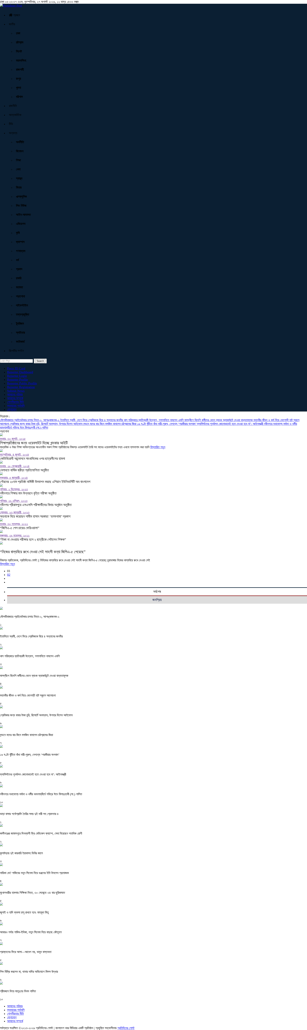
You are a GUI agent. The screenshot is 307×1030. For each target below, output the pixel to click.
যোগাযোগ (12, 409)
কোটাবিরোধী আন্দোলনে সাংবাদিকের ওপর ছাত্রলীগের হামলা (32, 458)
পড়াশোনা (20, 296)
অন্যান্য (13, 133)
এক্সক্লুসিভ (21, 196)
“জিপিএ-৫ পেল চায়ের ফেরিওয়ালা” (19, 528)
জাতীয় (12, 24)
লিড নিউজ (21, 205)
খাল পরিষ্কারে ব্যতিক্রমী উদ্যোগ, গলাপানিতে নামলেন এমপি (154, 420)
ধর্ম (17, 260)
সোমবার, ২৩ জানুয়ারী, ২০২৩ (14, 512)
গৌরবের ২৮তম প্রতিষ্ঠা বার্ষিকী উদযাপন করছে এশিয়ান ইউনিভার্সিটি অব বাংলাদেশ (45, 482)
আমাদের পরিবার (15, 394)
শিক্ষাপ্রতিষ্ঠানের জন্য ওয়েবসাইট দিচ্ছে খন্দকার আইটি (34, 443)
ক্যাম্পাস (20, 242)
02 (8, 574)
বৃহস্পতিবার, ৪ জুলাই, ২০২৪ (14, 454)
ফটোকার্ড (20, 341)
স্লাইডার (20, 332)
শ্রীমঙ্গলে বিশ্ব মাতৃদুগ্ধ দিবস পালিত (18, 991)
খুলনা (18, 87)
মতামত (19, 287)
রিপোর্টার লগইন (16, 351)
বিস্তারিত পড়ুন (157, 447)
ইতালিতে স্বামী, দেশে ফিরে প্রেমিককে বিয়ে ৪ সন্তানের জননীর (92, 420)
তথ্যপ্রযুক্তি (22, 314)
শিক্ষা (18, 160)
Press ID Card (16, 368)
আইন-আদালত (23, 214)
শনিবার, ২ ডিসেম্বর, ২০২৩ (14, 489)
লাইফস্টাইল (22, 305)
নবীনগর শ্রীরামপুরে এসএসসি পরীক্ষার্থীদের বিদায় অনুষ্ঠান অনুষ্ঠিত (36, 505)
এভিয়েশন (20, 224)
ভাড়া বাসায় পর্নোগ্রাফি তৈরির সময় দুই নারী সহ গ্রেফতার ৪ (29, 814)
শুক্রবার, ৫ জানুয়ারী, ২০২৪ (14, 478)
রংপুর (18, 78)
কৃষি (18, 233)
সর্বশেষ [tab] (157, 592)
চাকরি (18, 278)
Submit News (16, 391)
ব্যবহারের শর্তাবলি (16, 405)
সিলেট (19, 51)
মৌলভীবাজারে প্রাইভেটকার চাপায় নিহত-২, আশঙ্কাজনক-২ (30, 420)
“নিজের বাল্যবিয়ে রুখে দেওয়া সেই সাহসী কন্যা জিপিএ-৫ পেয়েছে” (42, 552)
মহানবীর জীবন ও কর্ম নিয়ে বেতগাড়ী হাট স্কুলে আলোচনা (28, 695)
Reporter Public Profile (22, 383)
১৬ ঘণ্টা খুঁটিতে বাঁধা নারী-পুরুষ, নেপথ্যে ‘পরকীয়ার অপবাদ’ (167, 424)
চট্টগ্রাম (19, 42)
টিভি (11, 124)
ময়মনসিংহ (21, 60)
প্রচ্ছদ (16, 15)
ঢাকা (18, 33)
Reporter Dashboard (20, 372)
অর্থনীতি (20, 142)
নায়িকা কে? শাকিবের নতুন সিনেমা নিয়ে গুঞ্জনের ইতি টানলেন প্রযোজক (34, 873)
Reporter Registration (21, 387)
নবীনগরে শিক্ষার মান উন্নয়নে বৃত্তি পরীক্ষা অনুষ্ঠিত (28, 493)
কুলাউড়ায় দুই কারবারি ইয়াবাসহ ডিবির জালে (21, 853)
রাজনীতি (13, 106)
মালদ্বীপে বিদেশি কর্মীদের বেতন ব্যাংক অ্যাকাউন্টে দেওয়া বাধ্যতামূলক (219, 420)
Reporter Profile (17, 379)
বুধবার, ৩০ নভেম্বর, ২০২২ (14, 524)
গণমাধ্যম (20, 251)
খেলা (18, 169)
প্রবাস (19, 269)
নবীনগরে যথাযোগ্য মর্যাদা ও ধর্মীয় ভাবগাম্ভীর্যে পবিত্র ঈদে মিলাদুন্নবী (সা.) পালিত (41, 794)
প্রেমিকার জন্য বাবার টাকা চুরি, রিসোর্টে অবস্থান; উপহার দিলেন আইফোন (46, 424)
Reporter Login (17, 376)
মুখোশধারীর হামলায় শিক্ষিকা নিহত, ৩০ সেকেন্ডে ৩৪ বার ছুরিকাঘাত (32, 892)
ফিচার (18, 187)
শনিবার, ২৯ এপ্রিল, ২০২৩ (14, 501)
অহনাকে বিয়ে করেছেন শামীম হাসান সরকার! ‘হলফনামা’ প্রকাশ (35, 516)
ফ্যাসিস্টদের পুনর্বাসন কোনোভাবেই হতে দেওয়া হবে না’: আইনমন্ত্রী (230, 424)
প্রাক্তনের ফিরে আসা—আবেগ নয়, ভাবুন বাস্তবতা (25, 952)
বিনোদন (19, 151)
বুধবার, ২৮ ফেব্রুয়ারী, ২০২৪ (14, 466)
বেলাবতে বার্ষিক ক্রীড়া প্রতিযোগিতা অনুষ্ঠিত (24, 470)
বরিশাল (19, 97)
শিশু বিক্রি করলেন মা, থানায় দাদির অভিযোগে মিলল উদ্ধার (29, 971)
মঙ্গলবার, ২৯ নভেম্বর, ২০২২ (14, 535)
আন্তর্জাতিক (15, 115)
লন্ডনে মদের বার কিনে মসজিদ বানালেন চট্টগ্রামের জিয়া (110, 424)
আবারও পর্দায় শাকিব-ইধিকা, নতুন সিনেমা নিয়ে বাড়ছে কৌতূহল (31, 932)
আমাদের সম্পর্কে (15, 398)
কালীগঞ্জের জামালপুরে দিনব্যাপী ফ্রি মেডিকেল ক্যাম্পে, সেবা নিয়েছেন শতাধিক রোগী (41, 833)
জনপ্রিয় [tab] (157, 600)
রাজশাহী (20, 69)
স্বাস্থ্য (19, 178)
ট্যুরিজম (20, 323)
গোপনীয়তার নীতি (15, 402)
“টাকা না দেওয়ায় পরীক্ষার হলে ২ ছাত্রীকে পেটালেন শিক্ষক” (33, 539)
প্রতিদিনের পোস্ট (125, 1028)
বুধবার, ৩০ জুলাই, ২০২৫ (13, 439)
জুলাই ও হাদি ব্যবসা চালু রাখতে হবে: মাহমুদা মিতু (24, 912)
